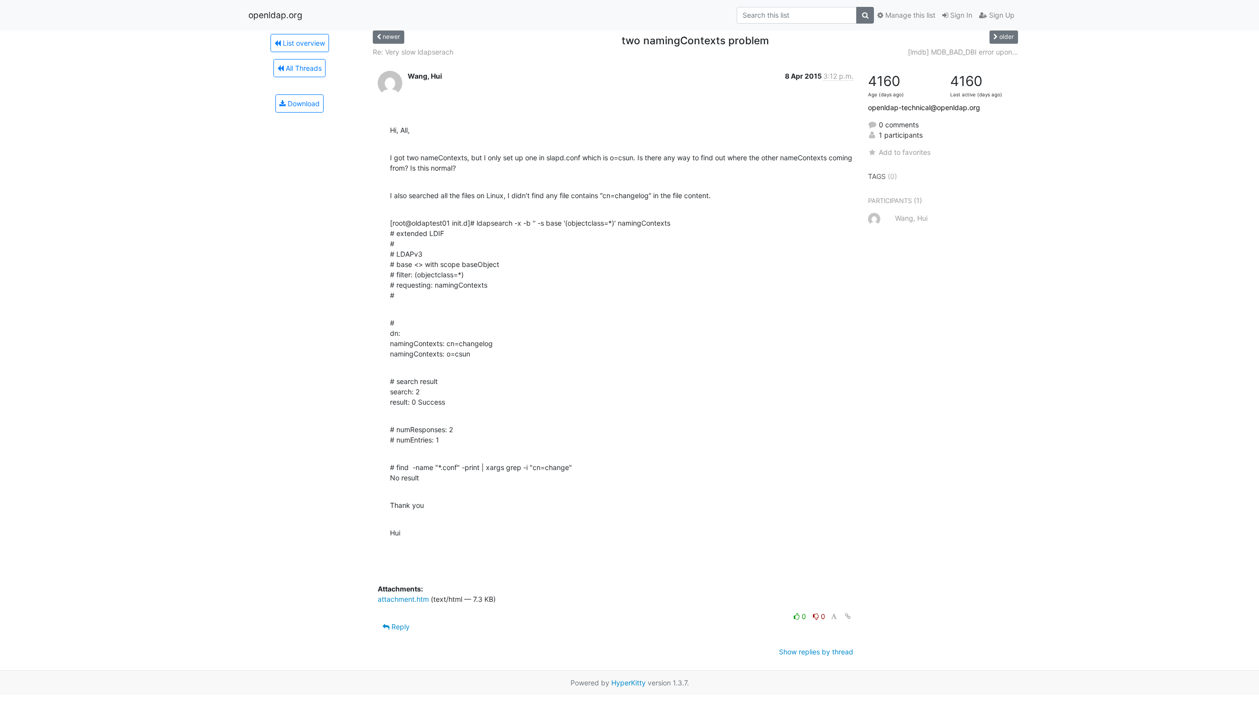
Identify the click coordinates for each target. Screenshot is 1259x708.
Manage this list (909, 15)
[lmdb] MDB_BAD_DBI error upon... (963, 52)
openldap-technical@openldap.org (924, 107)
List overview (303, 43)
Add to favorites (904, 152)
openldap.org (275, 15)
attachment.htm (403, 599)
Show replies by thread (816, 652)
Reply (400, 626)
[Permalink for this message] (847, 616)
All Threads (303, 68)
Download (303, 103)
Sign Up (1001, 15)
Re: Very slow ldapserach (413, 52)
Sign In (960, 15)
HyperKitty (628, 682)
